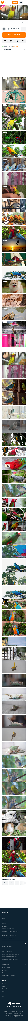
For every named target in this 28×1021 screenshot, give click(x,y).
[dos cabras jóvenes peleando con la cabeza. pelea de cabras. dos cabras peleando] (13, 299)
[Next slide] (22, 933)
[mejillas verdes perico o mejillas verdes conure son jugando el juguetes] (13, 717)
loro (17, 933)
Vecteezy (4, 969)
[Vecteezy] (2, 2)
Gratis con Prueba (14, 35)
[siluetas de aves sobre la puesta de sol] (13, 245)
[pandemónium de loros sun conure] (13, 218)
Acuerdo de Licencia (7, 997)
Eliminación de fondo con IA (9, 986)
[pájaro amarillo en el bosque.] (13, 123)
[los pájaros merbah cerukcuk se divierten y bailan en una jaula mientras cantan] (13, 204)
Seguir (23, 29)
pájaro (5, 933)
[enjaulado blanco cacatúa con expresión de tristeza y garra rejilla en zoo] (13, 703)
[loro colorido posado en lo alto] (13, 231)
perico (11, 933)
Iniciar (21, 2)
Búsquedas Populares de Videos (10, 1011)
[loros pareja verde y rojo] (13, 136)
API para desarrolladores (8, 979)
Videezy (4, 971)
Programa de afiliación (7, 1002)
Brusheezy (4, 966)
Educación (4, 976)
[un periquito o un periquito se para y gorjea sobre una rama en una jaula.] (13, 825)
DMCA (3, 999)
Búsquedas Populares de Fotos (9, 1009)
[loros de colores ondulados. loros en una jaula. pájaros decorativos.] (13, 163)
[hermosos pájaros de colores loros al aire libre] (13, 258)
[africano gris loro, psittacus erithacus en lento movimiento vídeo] (13, 486)
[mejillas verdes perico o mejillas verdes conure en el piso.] (13, 425)
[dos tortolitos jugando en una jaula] (13, 96)
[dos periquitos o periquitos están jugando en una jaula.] (13, 500)
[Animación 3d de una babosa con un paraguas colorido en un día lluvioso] (13, 326)
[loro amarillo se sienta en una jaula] (13, 82)
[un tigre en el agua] (13, 313)
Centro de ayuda (6, 1020)
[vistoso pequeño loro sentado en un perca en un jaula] (13, 411)
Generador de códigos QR (8, 988)
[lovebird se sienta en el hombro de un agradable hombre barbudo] (13, 191)
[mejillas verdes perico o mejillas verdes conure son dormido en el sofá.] (13, 731)
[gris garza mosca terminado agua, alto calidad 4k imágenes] (10, 692)
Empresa (4, 974)
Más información (7, 49)
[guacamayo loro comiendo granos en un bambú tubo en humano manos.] (10, 556)
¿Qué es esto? (16, 46)
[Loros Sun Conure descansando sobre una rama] (13, 109)
